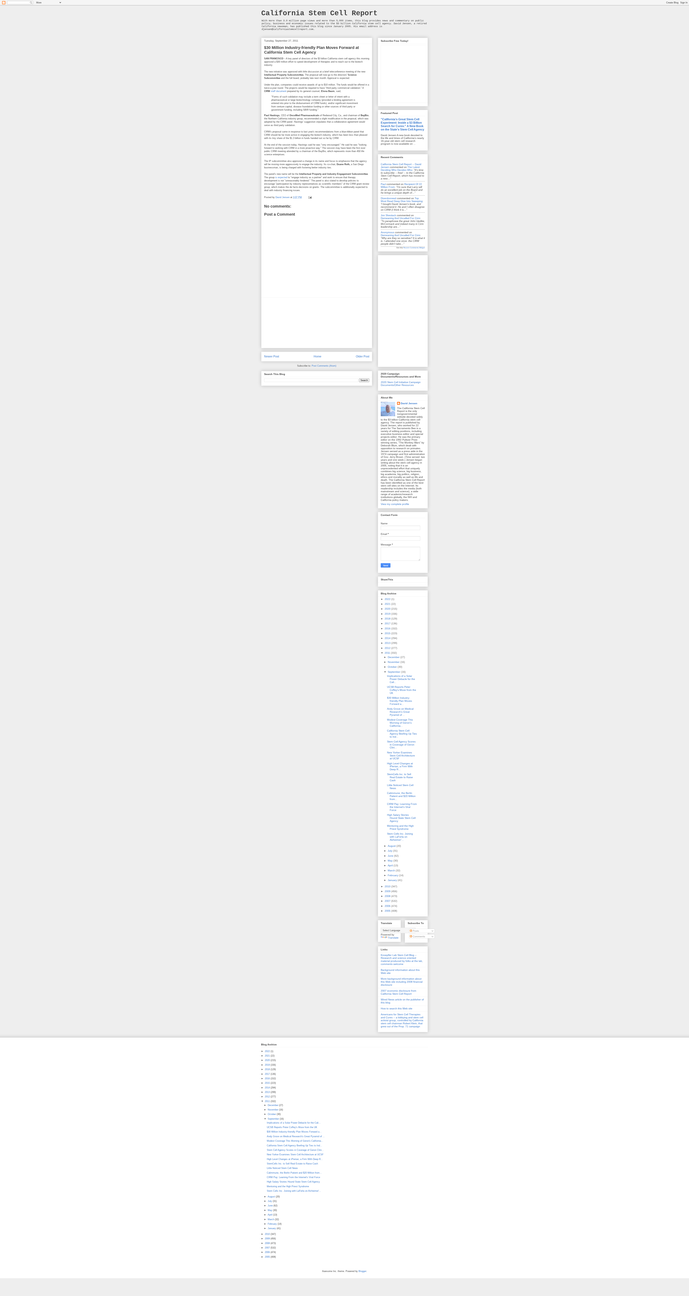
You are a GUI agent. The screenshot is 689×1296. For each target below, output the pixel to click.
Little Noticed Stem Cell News (282, 1168)
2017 (388, 623)
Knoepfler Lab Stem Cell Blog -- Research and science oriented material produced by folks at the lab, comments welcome (402, 959)
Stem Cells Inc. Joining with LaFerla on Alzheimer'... (400, 836)
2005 (388, 910)
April (390, 865)
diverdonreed (388, 198)
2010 (388, 886)
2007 (388, 900)
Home (317, 356)
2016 (388, 628)
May (390, 860)
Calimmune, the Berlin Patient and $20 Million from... (401, 796)
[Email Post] (309, 197)
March (392, 870)
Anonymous (387, 232)
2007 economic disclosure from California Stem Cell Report (398, 992)
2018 (388, 618)
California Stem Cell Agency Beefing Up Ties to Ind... (402, 733)
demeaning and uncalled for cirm (400, 218)
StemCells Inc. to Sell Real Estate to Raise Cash (400, 777)
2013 (388, 643)
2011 (388, 652)
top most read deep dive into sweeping (402, 200)
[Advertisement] (317, 322)
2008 (388, 896)
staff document (278, 91)
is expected (281, 177)
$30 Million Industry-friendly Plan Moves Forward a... (399, 700)
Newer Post (271, 356)
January (393, 880)
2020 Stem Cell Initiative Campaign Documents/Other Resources (401, 384)
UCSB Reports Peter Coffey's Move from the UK (401, 689)
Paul (383, 184)
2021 (388, 603)
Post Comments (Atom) (324, 365)
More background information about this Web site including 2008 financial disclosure (402, 981)
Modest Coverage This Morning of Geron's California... (400, 722)
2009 (388, 891)
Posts (415, 930)
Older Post (362, 356)
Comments (418, 936)
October (393, 666)
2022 (388, 599)
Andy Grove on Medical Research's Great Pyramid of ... (400, 711)
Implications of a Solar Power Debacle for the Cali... (401, 679)
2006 (388, 906)
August (392, 845)
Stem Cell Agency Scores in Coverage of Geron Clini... (401, 744)
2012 (388, 648)
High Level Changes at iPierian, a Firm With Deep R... (400, 766)
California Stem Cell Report (319, 13)
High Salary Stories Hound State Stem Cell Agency (401, 817)
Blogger (362, 1271)
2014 (388, 638)
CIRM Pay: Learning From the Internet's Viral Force (402, 807)
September (394, 671)
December (394, 657)
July (390, 850)
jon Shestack (388, 215)
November (394, 662)
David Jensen (409, 403)
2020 (388, 608)
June (391, 855)
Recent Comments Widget (414, 248)
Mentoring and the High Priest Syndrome (400, 827)
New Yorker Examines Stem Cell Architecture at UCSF (401, 755)
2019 (388, 613)
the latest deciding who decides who (400, 168)
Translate (393, 937)
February (393, 875)
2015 (388, 633)
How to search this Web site (396, 1008)
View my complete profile (395, 504)
